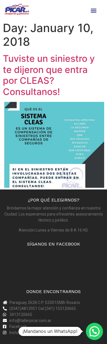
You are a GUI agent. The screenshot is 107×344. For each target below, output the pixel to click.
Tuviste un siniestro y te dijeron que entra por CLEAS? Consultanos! (49, 75)
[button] (93, 10)
